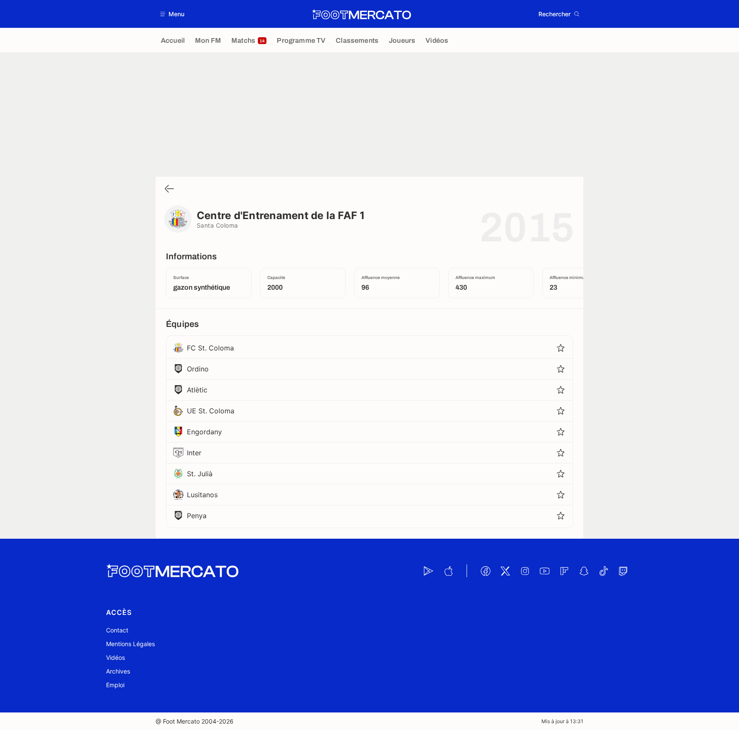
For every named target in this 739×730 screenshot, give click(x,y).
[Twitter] (505, 570)
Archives (118, 671)
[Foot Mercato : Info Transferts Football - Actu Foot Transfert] (361, 14)
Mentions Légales (130, 643)
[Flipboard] (564, 570)
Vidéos (115, 657)
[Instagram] (524, 570)
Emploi (115, 684)
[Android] (428, 570)
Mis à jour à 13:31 (562, 721)
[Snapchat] (583, 570)
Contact (117, 630)
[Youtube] (544, 570)
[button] (172, 14)
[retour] (169, 189)
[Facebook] (485, 570)
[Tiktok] (603, 570)
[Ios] (448, 570)
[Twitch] (623, 570)
